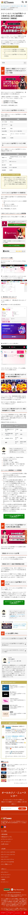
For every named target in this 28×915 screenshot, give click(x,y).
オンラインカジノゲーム (8, 859)
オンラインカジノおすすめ (8, 852)
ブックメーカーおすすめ (8, 861)
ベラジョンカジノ (6, 874)
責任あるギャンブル (7, 836)
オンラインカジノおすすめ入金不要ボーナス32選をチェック (19, 625)
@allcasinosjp (8, 737)
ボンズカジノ (5, 872)
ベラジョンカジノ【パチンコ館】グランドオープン (16, 780)
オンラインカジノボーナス (8, 854)
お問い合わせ (5, 844)
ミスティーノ (5, 882)
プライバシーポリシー (7, 839)
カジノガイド (5, 857)
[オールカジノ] (7, 2)
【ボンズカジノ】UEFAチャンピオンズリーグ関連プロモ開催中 (17, 765)
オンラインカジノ (5, 6)
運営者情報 (4, 834)
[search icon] (23, 2)
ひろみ (10, 657)
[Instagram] (5, 827)
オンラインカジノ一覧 (17, 6)
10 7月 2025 (15, 737)
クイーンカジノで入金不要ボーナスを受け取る (14, 516)
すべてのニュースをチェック (20, 783)
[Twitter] (2, 827)
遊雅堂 (3, 879)
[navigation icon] (26, 2)
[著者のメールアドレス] (9, 662)
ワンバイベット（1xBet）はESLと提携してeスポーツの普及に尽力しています (16, 772)
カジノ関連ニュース (7, 864)
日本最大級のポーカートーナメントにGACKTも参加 (17, 776)
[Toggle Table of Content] (24, 63)
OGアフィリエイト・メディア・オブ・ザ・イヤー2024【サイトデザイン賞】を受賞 (17, 769)
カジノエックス (6, 877)
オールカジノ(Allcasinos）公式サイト (15, 736)
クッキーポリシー (6, 841)
